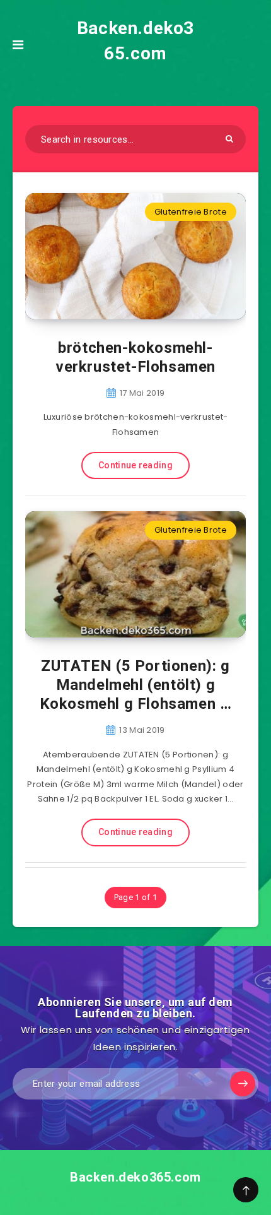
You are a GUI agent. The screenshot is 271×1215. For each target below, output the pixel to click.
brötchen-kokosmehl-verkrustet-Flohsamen (135, 357)
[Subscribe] (242, 1083)
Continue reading (135, 465)
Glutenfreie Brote (190, 212)
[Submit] (229, 138)
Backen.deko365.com (135, 41)
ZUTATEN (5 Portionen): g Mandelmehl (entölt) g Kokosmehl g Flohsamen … (136, 685)
